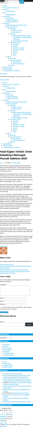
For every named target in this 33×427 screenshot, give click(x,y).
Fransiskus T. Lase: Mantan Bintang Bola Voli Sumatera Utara (17, 383)
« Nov (1, 423)
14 (1, 416)
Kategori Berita (7, 69)
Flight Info (13, 58)
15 (2, 416)
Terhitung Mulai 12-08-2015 (11, 70)
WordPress (3, 426)
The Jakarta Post (8, 355)
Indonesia (13, 28)
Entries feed (6, 363)
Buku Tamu (9, 18)
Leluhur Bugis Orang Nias (20, 393)
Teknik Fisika (7, 375)
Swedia (15, 53)
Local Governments (15, 60)
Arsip (4, 13)
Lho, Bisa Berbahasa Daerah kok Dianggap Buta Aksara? (17, 380)
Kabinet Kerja (17, 32)
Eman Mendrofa (8, 402)
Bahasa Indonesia (11, 27)
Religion (12, 65)
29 (2, 421)
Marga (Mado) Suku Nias (20, 41)
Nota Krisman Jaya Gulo (10, 386)
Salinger (7, 424)
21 (1, 418)
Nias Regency (17, 62)
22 (2, 418)
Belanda (15, 46)
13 (11, 414)
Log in (5, 362)
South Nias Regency (19, 63)
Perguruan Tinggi (15, 42)
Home (5, 6)
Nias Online (3, 73)
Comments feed (8, 365)
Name (2, 298)
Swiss (14, 55)
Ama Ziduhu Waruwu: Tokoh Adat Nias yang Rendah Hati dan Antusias (16, 376)
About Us (6, 9)
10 (6, 414)
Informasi (6, 23)
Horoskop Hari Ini (8, 398)
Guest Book (6, 16)
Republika (6, 351)
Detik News (6, 344)
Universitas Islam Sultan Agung (12, 379)
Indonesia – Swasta (18, 49)
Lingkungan (3, 246)
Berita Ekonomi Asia (9, 395)
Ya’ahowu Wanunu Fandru (23, 402)
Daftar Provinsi (17, 30)
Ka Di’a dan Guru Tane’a (15, 374)
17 (6, 416)
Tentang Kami (10, 11)
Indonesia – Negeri (18, 48)
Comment (3, 284)
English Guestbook (12, 20)
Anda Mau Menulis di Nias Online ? (16, 25)
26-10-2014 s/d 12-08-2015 (11, 7)
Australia (15, 44)
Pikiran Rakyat (7, 350)
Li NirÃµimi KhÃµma (12, 21)
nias (1, 163)
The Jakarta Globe (8, 353)
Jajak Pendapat (10, 14)
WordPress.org (7, 367)
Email (2, 301)
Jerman (15, 51)
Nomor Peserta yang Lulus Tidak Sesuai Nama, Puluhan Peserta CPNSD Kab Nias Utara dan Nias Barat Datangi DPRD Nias (15, 271)
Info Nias (12, 34)
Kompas (5, 346)
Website (2, 304)
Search (2, 1)
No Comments (16, 163)
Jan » (5, 423)
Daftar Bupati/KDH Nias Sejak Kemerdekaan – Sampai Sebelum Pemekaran (22, 37)
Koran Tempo (7, 348)
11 (8, 414)
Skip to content (4, 79)
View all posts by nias (7, 264)
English (8, 56)
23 (4, 418)
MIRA (4, 389)
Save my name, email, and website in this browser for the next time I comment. (16, 308)
